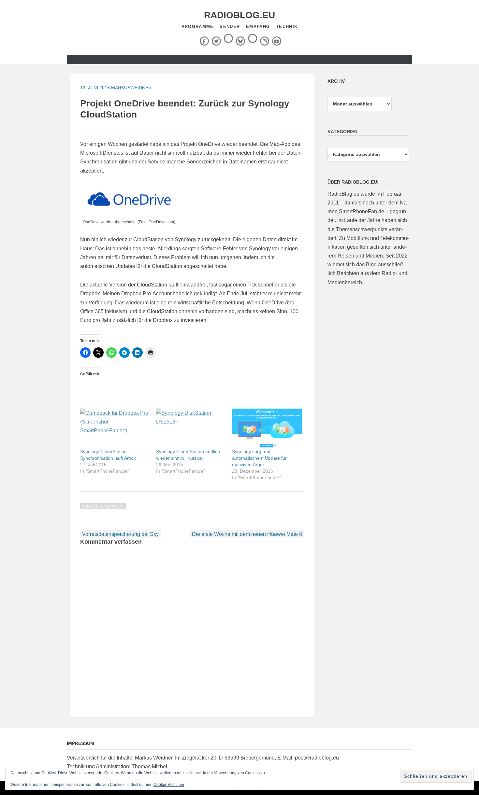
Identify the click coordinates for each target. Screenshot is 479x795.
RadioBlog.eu (239, 15)
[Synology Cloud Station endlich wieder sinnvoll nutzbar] (190, 428)
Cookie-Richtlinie (168, 784)
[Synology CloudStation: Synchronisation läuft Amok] (115, 428)
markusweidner (131, 87)
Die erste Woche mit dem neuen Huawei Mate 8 (247, 534)
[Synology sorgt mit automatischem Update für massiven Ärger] (266, 428)
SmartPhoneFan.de (103, 506)
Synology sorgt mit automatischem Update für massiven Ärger (259, 458)
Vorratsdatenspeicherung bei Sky (120, 534)
